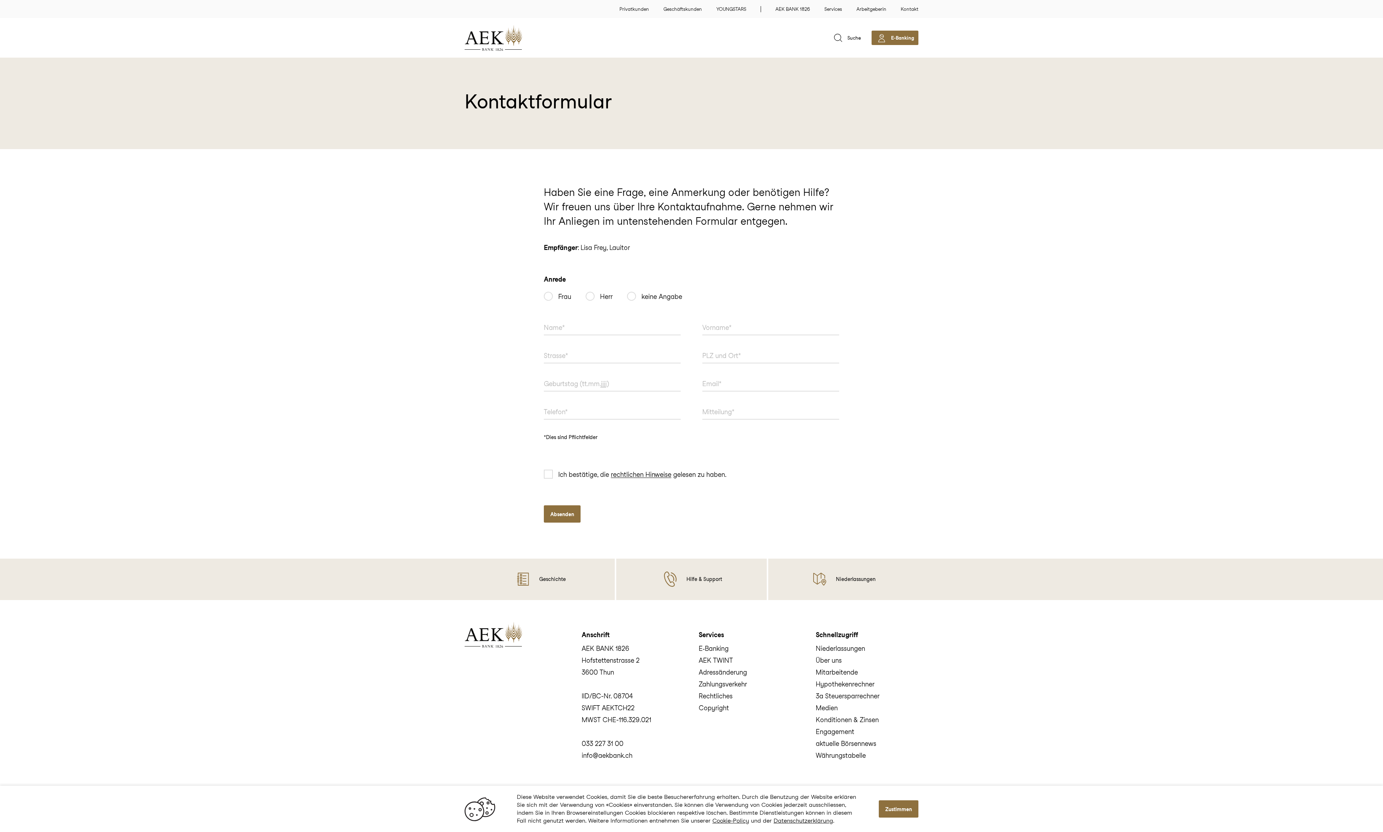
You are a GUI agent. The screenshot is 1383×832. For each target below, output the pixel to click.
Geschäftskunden (682, 9)
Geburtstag (557, 374)
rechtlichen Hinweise (641, 475)
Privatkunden (634, 9)
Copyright (714, 708)
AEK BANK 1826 (792, 9)
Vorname (712, 318)
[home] (504, 38)
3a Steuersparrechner (848, 696)
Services (833, 9)
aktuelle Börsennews (846, 743)
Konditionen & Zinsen (847, 720)
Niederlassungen (840, 648)
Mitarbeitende (837, 672)
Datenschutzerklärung (803, 820)
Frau (564, 296)
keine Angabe (661, 296)
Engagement (835, 731)
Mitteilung (714, 402)
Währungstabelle (841, 755)
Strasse (552, 346)
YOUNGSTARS (731, 9)
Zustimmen (898, 809)
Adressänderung (723, 672)
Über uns (829, 660)
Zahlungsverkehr (723, 684)
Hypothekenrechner (845, 684)
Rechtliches (716, 696)
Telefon (552, 402)
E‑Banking (714, 648)
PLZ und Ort (716, 346)
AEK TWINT (716, 660)
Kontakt (909, 9)
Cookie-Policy (730, 820)
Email (709, 374)
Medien (827, 708)
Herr (606, 296)
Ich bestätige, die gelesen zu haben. (642, 475)
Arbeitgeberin (871, 9)
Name (551, 318)
